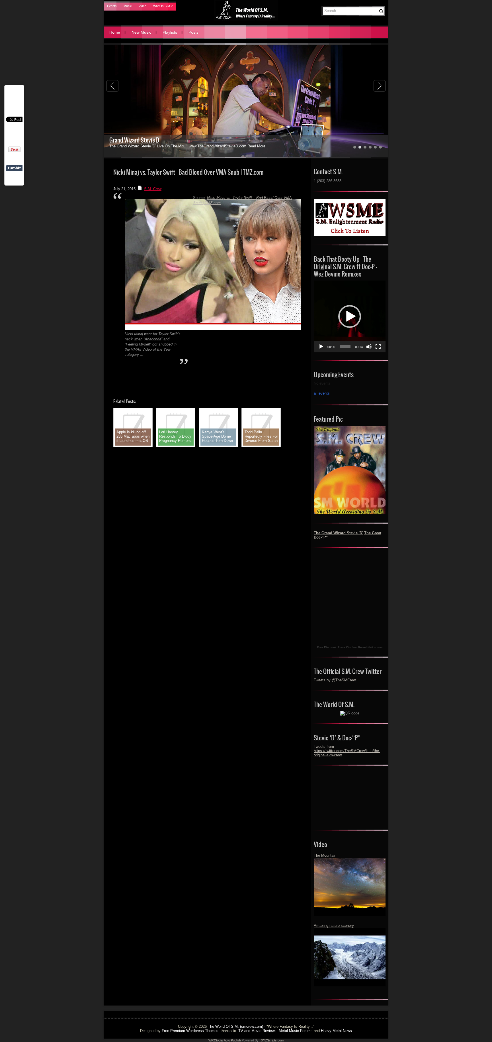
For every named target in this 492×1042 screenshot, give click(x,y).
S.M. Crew (152, 189)
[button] (349, 316)
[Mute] (369, 347)
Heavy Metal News (336, 1031)
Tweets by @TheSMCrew (335, 680)
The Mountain (325, 855)
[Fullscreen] (378, 347)
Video (142, 6)
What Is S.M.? (163, 6)
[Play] (321, 347)
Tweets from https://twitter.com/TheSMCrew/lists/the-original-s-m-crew (347, 750)
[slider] (345, 346)
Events (112, 6)
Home (114, 32)
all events (322, 393)
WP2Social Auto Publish (224, 1040)
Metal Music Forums (296, 1031)
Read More (232, 146)
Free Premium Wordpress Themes (190, 1031)
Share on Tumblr (14, 168)
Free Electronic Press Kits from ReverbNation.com (349, 647)
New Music (141, 32)
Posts (193, 32)
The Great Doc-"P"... (130, 140)
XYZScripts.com (272, 1040)
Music (128, 6)
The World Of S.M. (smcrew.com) (235, 1026)
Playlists (170, 32)
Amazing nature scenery (334, 925)
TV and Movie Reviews (257, 1031)
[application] (350, 316)
